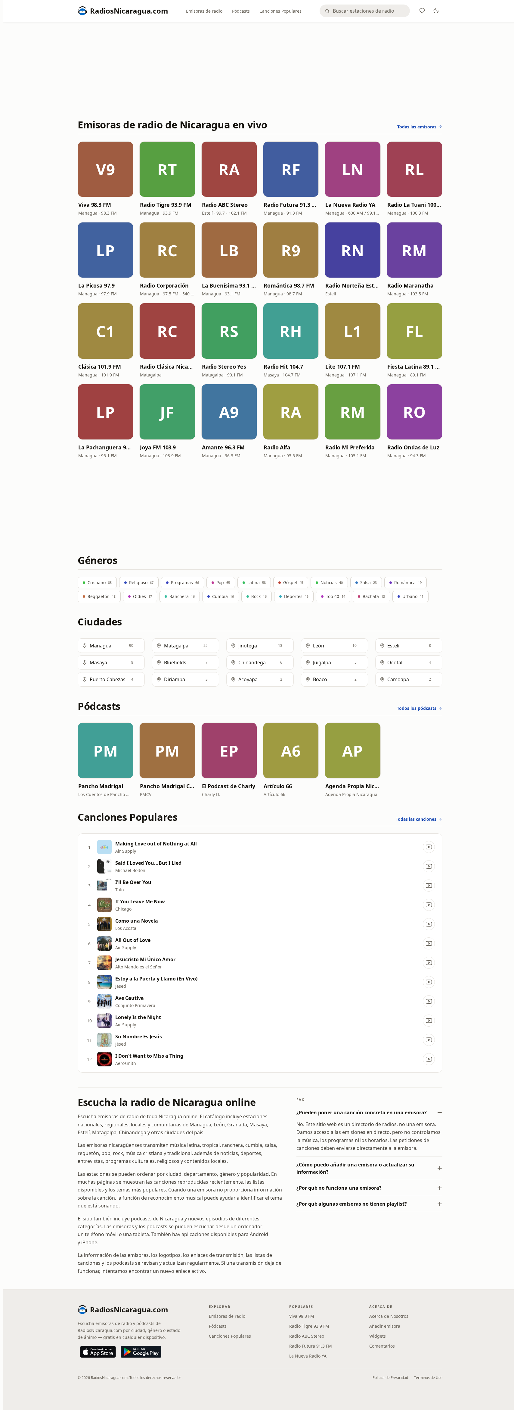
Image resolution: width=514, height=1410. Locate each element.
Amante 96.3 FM (223, 447)
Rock (259, 596)
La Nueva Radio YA (350, 204)
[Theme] (436, 11)
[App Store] (98, 1352)
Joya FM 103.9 (158, 447)
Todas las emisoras (416, 127)
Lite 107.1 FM (342, 366)
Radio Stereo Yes (224, 366)
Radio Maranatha (410, 285)
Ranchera (182, 596)
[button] (105, 169)
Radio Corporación (164, 285)
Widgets (377, 1336)
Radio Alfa (277, 447)
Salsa (368, 582)
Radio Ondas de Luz (413, 447)
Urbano (412, 596)
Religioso (141, 582)
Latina (256, 582)
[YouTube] (429, 847)
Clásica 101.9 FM (99, 366)
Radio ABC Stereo (225, 204)
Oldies (142, 596)
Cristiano (100, 582)
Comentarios (382, 1346)
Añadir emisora (384, 1326)
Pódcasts (241, 11)
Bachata (374, 596)
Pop (223, 582)
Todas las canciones (416, 819)
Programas (185, 582)
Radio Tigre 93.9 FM (165, 204)
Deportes (296, 596)
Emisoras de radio (204, 11)
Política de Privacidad (390, 1377)
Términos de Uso (428, 1377)
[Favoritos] (422, 11)
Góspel (293, 582)
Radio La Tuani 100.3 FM (414, 204)
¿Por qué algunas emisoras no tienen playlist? (351, 1204)
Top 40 (335, 596)
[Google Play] (141, 1352)
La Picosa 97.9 (96, 285)
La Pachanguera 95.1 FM (105, 447)
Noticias (331, 582)
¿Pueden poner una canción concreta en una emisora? (361, 1112)
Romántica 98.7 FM (289, 285)
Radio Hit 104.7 (283, 366)
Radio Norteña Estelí (352, 285)
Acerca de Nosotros (388, 1316)
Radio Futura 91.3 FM (291, 204)
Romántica (408, 582)
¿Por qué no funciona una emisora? (339, 1188)
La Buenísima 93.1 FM (229, 285)
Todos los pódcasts (416, 708)
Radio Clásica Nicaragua (167, 366)
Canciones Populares (280, 11)
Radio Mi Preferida (349, 447)
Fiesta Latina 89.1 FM (414, 366)
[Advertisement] (260, 71)
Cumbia (223, 596)
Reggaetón (102, 596)
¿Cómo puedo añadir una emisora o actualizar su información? (355, 1168)
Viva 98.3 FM (94, 204)
